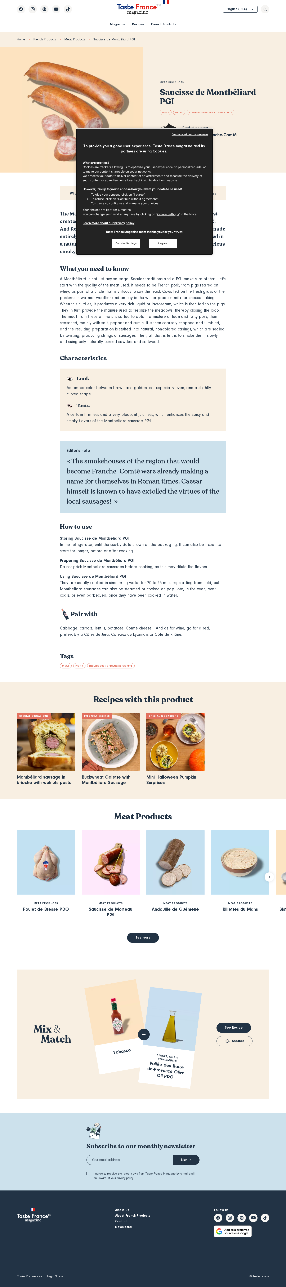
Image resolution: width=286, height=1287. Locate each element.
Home (21, 39)
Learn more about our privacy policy (108, 223)
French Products (163, 24)
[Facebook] (21, 9)
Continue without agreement (190, 134)
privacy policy (125, 1178)
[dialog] (144, 192)
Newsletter (124, 1227)
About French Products (132, 1215)
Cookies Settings (126, 243)
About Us (122, 1210)
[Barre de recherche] (265, 9)
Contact (121, 1221)
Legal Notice (55, 1276)
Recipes (138, 24)
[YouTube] (56, 9)
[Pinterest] (44, 9)
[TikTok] (68, 9)
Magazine (117, 24)
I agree (162, 243)
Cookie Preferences (29, 1276)
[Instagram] (32, 9)
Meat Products (74, 39)
